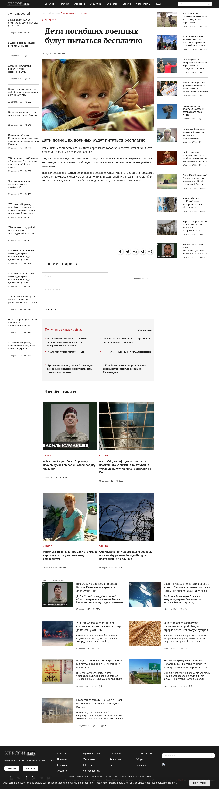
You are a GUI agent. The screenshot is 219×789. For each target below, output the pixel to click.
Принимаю (199, 782)
